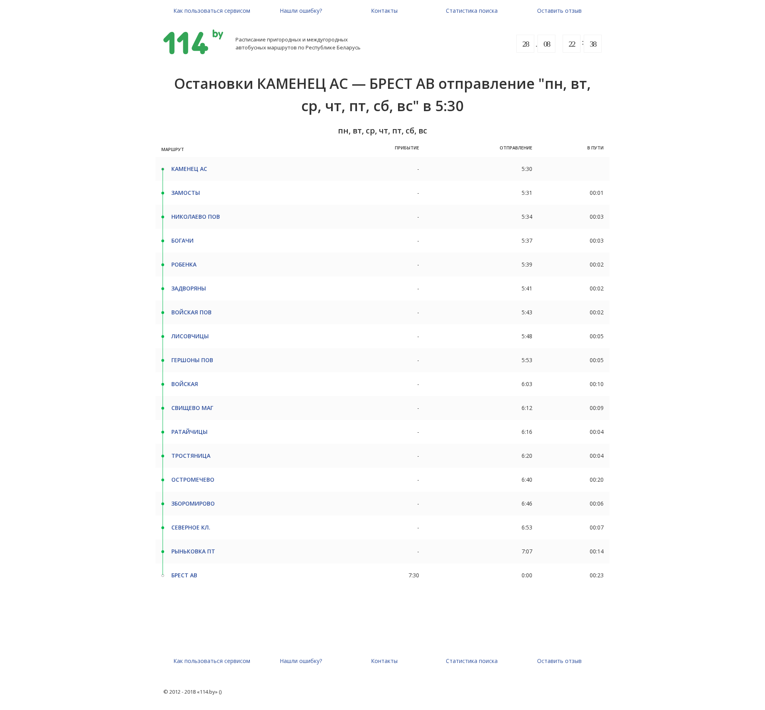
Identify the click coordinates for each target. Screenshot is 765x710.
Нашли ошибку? (301, 10)
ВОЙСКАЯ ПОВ (191, 312)
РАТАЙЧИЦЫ (189, 431)
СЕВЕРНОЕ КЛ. (190, 527)
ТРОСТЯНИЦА (190, 455)
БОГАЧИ (182, 240)
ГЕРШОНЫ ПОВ (192, 360)
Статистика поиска (472, 10)
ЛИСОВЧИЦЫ (190, 336)
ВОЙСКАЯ (184, 384)
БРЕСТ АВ (184, 575)
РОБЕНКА (183, 264)
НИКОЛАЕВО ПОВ (195, 216)
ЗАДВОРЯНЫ (188, 288)
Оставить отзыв (559, 10)
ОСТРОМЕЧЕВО (192, 479)
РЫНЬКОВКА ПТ (193, 551)
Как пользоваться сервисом (211, 10)
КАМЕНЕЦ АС (189, 169)
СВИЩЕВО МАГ (192, 408)
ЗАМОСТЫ (185, 192)
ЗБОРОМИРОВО (193, 503)
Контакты (384, 10)
